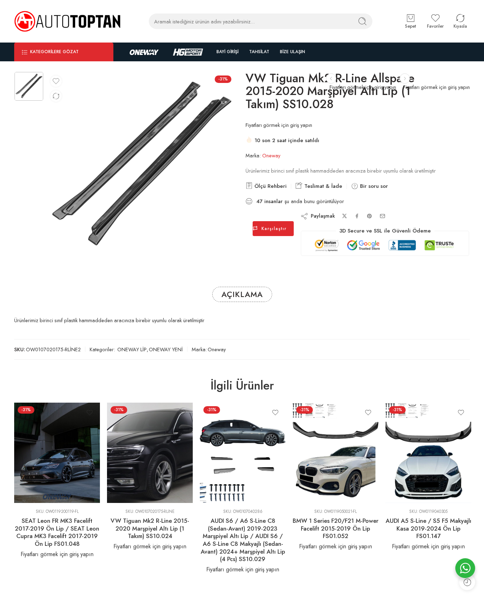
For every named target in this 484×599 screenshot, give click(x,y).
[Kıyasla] (56, 96)
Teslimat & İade (322, 186)
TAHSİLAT (259, 52)
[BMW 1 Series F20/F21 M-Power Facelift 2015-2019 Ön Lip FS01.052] (335, 453)
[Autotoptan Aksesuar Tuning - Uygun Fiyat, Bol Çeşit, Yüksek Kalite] (67, 21)
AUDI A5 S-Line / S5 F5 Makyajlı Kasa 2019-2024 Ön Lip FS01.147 (428, 528)
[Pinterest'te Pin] (369, 216)
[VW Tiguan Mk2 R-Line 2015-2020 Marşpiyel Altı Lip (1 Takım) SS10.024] (150, 453)
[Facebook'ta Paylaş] (357, 216)
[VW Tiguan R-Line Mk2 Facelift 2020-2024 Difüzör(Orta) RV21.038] (405, 78)
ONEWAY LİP (132, 349)
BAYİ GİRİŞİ (227, 52)
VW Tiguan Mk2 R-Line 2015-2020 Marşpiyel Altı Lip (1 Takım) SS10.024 (150, 528)
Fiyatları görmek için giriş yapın (436, 87)
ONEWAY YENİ (166, 349)
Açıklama (242, 294)
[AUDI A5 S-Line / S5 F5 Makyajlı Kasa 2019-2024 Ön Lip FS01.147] (428, 453)
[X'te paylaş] (344, 216)
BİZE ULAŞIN (292, 52)
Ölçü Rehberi (270, 186)
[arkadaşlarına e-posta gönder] (382, 216)
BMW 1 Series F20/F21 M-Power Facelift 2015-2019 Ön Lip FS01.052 (335, 528)
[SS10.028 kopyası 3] (29, 86)
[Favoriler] (56, 81)
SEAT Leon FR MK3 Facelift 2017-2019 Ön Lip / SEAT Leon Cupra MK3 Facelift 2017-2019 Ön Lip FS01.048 (57, 532)
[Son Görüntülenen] (467, 582)
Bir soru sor (373, 186)
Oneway (271, 155)
